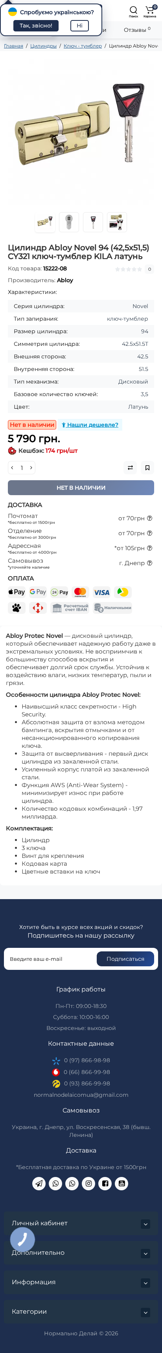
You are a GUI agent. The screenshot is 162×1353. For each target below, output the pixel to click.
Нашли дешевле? (92, 424)
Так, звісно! (36, 25)
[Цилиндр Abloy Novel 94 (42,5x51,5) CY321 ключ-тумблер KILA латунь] (81, 132)
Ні (80, 25)
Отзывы (137, 29)
